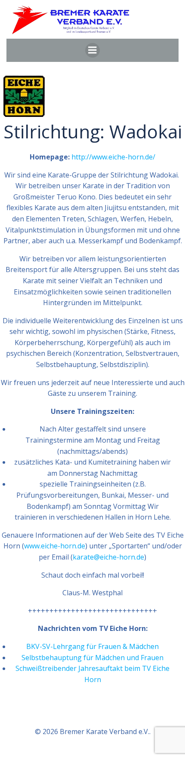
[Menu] (92, 50)
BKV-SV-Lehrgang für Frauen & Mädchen (92, 646)
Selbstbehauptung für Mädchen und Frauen (92, 657)
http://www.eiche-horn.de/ (113, 157)
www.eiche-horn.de (54, 546)
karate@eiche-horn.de (108, 557)
